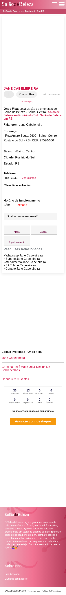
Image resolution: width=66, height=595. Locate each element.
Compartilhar (26, 94)
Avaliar (43, 232)
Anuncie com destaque (33, 421)
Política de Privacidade (51, 591)
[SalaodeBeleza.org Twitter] (7, 550)
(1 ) (27, 102)
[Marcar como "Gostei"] (7, 94)
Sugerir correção (16, 242)
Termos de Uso (33, 591)
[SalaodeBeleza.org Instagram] (9, 550)
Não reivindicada (51, 94)
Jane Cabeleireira (13, 357)
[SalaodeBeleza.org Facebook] (5, 550)
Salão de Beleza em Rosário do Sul (32, 113)
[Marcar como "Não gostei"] (11, 94)
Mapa (17, 232)
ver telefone (29, 177)
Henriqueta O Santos (15, 379)
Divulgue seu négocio (16, 578)
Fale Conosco (12, 574)
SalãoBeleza (18, 4)
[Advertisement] (33, 52)
